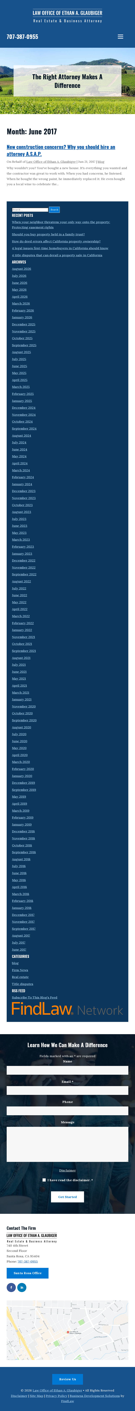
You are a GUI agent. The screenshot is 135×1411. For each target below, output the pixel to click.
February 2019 (22, 817)
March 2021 (20, 693)
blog (101, 162)
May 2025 (19, 373)
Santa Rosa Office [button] (27, 1273)
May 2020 (19, 748)
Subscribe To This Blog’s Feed (34, 997)
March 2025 (21, 387)
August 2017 (21, 935)
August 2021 (21, 658)
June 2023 (19, 526)
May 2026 (19, 290)
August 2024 (21, 435)
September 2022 (24, 574)
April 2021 (19, 685)
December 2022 (23, 560)
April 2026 (20, 297)
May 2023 (19, 533)
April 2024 (20, 463)
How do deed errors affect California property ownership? (56, 241)
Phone (67, 1102)
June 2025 (19, 366)
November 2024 (24, 415)
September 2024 (24, 428)
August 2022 (21, 581)
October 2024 (22, 421)
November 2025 (24, 331)
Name (67, 1061)
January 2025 (22, 401)
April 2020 (20, 755)
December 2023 (24, 491)
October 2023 (22, 505)
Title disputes (22, 984)
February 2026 (23, 310)
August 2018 (21, 859)
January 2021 (21, 699)
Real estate (20, 977)
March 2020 (21, 762)
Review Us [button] (67, 1379)
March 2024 (21, 470)
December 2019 (23, 783)
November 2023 (24, 498)
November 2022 (24, 567)
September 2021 (24, 651)
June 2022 (19, 595)
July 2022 (19, 588)
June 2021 (19, 672)
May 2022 (19, 602)
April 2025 (19, 380)
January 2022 (22, 630)
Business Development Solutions (95, 1396)
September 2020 (24, 720)
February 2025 (23, 394)
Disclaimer (67, 1170)
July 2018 (19, 866)
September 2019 (24, 790)
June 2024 (19, 449)
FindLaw (67, 1401)
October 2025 (22, 338)
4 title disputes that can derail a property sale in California (57, 255)
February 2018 (22, 901)
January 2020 (22, 776)
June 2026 (19, 283)
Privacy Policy (56, 1396)
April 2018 (19, 887)
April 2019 (19, 804)
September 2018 (24, 852)
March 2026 (21, 303)
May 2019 (19, 797)
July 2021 (19, 665)
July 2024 (19, 442)
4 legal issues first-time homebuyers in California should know (60, 248)
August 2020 (21, 727)
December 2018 (23, 831)
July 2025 (19, 359)
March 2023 (21, 540)
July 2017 (18, 942)
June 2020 (19, 741)
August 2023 (21, 512)
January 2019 (22, 824)
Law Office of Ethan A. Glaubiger (51, 162)
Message (67, 1122)
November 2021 (23, 637)
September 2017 (24, 929)
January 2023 (22, 554)
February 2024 (23, 477)
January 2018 (21, 908)
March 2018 (20, 894)
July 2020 (19, 734)
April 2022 (19, 609)
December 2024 (24, 408)
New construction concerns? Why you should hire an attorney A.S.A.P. (61, 150)
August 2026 (21, 269)
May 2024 (19, 456)
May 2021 (19, 678)
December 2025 (23, 324)
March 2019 (20, 811)
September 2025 (24, 345)
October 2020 (22, 713)
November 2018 (23, 838)
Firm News (20, 970)
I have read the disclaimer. (70, 1180)
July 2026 (19, 276)
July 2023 (19, 519)
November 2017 (23, 922)
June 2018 (19, 873)
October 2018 (22, 845)
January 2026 (22, 317)
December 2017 (23, 915)
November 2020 (24, 706)
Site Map (36, 1396)
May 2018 (19, 880)
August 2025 (21, 352)
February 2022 (23, 623)
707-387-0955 (22, 36)
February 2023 (23, 547)
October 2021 (22, 644)
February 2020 (23, 769)
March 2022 (21, 616)
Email (67, 1082)
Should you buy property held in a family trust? (48, 234)
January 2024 (22, 484)
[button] (120, 36)
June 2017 (19, 950)
